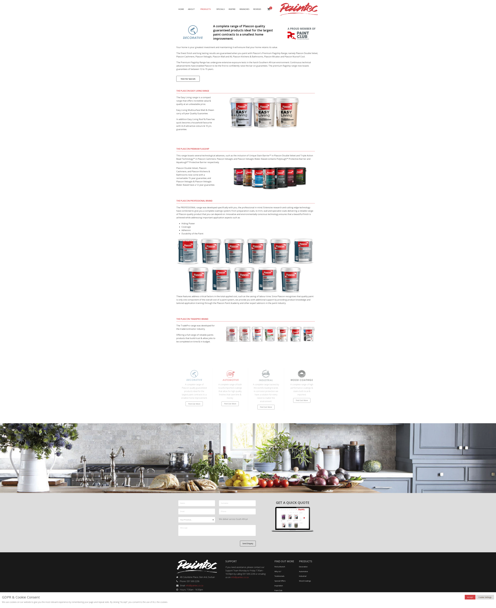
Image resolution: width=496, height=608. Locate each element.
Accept (470, 597)
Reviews (257, 9)
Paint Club (278, 590)
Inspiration (278, 585)
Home (181, 9)
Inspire (232, 9)
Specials (220, 9)
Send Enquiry (247, 543)
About (191, 9)
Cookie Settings (484, 597)
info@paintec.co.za (194, 585)
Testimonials (279, 576)
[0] (268, 9)
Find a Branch (279, 566)
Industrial (302, 576)
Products (205, 9)
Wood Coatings (305, 581)
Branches (244, 9)
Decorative (303, 566)
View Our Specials (188, 79)
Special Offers (280, 581)
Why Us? (277, 571)
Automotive (303, 571)
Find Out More (194, 404)
